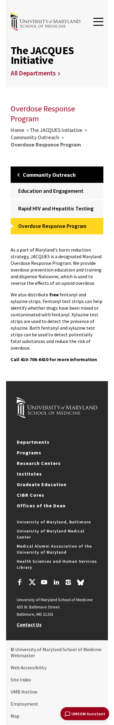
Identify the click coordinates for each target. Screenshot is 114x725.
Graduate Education (42, 484)
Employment (24, 704)
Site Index (21, 680)
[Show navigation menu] (98, 22)
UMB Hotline (24, 692)
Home (17, 130)
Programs (29, 453)
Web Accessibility (29, 667)
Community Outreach (35, 137)
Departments (33, 442)
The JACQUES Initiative (56, 130)
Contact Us (29, 624)
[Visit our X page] (32, 583)
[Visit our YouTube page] (44, 583)
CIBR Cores (30, 495)
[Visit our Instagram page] (68, 583)
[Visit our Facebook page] (20, 583)
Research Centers (39, 463)
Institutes (29, 474)
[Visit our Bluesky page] (80, 584)
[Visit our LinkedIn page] (56, 583)
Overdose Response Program (52, 225)
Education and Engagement (51, 190)
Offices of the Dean (41, 506)
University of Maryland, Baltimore (54, 522)
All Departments (33, 73)
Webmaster (23, 655)
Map (15, 716)
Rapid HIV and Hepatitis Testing (56, 208)
